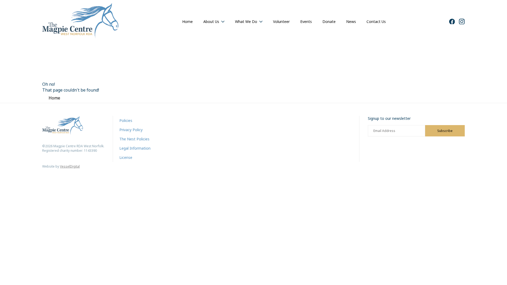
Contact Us (376, 21)
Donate (329, 21)
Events (306, 21)
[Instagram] (462, 22)
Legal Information (135, 148)
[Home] (80, 21)
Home (187, 21)
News (351, 21)
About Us (211, 21)
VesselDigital (70, 166)
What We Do (246, 21)
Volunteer (281, 21)
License (125, 157)
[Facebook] (452, 22)
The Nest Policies (134, 138)
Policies (125, 120)
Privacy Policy (131, 129)
